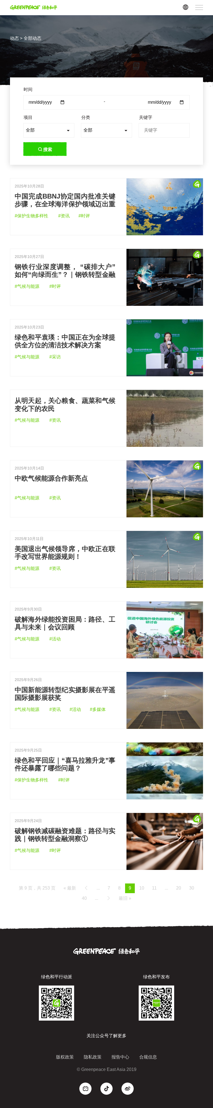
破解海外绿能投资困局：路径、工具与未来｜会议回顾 (65, 623)
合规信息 (148, 1057)
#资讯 (64, 215)
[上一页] (86, 888)
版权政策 (65, 1057)
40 (84, 898)
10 (141, 888)
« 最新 (70, 888)
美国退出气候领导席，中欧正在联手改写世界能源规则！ (65, 552)
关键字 (145, 117)
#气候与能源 (27, 286)
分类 (85, 117)
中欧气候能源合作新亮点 (51, 478)
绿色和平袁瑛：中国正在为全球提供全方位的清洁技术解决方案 (65, 341)
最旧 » (125, 898)
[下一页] (108, 898)
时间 (28, 89)
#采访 (55, 356)
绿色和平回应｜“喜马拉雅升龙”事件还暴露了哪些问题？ (65, 764)
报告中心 (120, 1057)
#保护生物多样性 (31, 215)
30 (191, 888)
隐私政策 (93, 1057)
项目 (28, 117)
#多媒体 (98, 709)
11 (154, 888)
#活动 (55, 639)
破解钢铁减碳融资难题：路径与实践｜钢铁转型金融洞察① (65, 835)
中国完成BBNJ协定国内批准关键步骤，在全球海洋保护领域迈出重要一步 (65, 204)
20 (178, 888)
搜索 (47, 149)
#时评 (84, 215)
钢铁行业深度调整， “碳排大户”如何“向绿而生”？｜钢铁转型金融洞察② (65, 274)
